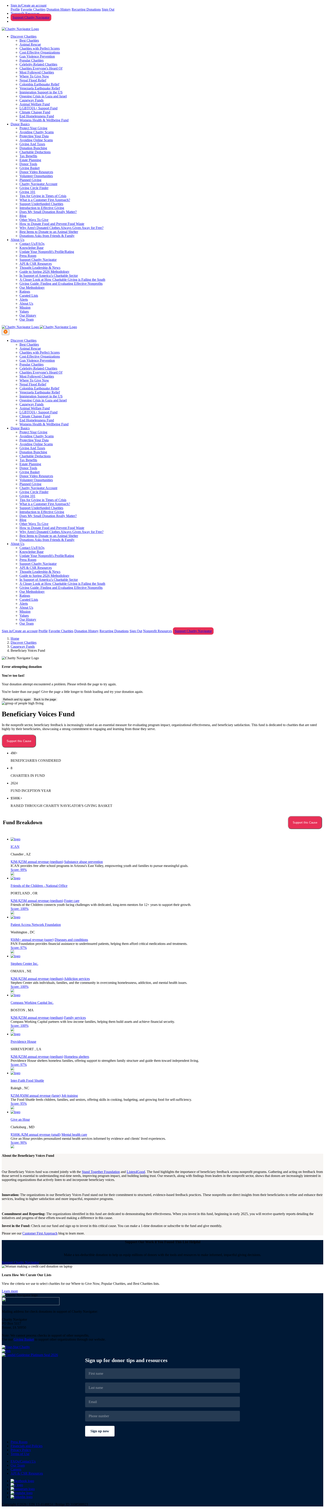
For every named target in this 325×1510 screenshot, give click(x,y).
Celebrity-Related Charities (38, 64)
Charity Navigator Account (38, 184)
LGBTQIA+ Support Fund (38, 108)
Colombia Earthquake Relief (39, 84)
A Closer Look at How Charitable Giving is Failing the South (62, 279)
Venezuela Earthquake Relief (39, 88)
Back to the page (45, 699)
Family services (75, 1018)
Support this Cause (19, 741)
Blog (22, 216)
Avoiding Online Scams (36, 140)
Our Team (26, 319)
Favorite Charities (33, 9)
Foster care (71, 901)
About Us (17, 240)
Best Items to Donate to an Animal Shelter (48, 232)
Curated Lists (28, 295)
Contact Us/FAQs (31, 244)
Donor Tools (28, 164)
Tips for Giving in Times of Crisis (42, 196)
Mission (25, 307)
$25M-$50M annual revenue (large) (36, 1095)
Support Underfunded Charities (41, 204)
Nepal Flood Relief (32, 80)
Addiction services (77, 979)
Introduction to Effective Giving (41, 208)
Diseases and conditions (71, 940)
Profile (15, 9)
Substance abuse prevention (83, 862)
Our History (27, 315)
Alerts (23, 299)
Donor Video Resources (36, 172)
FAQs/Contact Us (23, 1461)
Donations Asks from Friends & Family (47, 236)
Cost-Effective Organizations (39, 52)
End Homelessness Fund (36, 116)
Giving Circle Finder (33, 188)
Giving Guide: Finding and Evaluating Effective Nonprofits (61, 283)
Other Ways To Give (33, 220)
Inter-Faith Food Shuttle (27, 1080)
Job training (69, 1095)
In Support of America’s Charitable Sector (48, 275)
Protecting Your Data (34, 136)
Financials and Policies (26, 1446)
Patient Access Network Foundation (36, 925)
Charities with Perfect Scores (39, 48)
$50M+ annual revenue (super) (32, 940)
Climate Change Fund (34, 112)
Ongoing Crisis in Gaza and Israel (43, 96)
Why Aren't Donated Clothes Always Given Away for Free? (61, 228)
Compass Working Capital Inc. (32, 1002)
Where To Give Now (34, 76)
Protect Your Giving (33, 128)
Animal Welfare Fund (34, 104)
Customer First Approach (39, 1233)
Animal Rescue (30, 44)
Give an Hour (20, 1119)
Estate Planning (30, 160)
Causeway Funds (31, 100)
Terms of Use (20, 1454)
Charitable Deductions (35, 152)
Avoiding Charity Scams (36, 132)
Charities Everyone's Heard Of (40, 68)
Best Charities (29, 40)
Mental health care (74, 1134)
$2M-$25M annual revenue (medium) (37, 862)
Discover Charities (23, 36)
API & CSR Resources (35, 264)
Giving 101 (27, 192)
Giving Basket (29, 168)
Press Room (27, 256)
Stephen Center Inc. (24, 963)
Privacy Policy (21, 1450)
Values (24, 311)
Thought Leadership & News (39, 267)
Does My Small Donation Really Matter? (48, 212)
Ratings (24, 291)
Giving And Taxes (32, 144)
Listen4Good (136, 1172)
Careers (16, 1469)
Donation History (58, 9)
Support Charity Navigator (31, 17)
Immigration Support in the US (41, 92)
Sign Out (108, 9)
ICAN (15, 847)
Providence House (23, 1041)
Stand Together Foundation (101, 1172)
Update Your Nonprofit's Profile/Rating (46, 252)
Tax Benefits (28, 156)
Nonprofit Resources (25, 13)
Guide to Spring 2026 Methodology (44, 271)
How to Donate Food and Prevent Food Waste (51, 224)
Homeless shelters (76, 1056)
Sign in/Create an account (28, 5)
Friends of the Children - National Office (39, 886)
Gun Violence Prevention (37, 56)
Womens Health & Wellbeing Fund (44, 120)
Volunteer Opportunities (36, 176)
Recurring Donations (86, 9)
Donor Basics (20, 124)
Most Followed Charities (36, 72)
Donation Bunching (33, 148)
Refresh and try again (17, 699)
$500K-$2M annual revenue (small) (36, 1134)
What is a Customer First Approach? (44, 200)
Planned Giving (30, 180)
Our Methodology (32, 287)
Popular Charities (31, 60)
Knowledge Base (31, 248)
